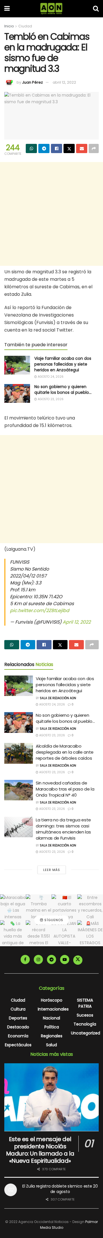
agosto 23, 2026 (50, 399)
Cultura (18, 1009)
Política (51, 1027)
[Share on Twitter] (69, 148)
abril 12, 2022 (64, 82)
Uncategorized (85, 1033)
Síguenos (53, 920)
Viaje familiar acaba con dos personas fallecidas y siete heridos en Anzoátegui (62, 363)
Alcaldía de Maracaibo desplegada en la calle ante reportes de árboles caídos (65, 752)
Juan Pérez (32, 82)
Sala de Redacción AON (58, 698)
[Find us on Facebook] (25, 959)
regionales (51, 1036)
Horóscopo (51, 1000)
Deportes (18, 1018)
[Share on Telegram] (43, 148)
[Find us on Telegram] (51, 959)
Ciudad (25, 26)
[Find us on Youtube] (64, 959)
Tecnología (85, 1024)
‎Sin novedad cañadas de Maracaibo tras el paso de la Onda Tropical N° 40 (65, 789)
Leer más (51, 870)
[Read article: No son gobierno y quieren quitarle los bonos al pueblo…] (17, 393)
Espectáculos (18, 1045)
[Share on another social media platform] (94, 148)
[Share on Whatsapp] (31, 148)
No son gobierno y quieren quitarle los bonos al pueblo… (63, 389)
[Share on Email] (81, 148)
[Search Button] (96, 8)
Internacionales (53, 1009)
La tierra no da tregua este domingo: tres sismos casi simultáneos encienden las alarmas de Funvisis (63, 829)
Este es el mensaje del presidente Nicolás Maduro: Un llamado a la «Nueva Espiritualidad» (40, 1150)
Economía (18, 1036)
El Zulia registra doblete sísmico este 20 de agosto (60, 1189)
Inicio (9, 26)
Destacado (18, 1027)
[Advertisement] (51, 214)
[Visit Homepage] (51, 8)
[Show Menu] (7, 8)
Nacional (51, 1018)
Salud (51, 1045)
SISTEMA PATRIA (85, 1003)
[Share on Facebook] (56, 148)
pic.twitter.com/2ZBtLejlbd (39, 610)
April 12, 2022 (77, 622)
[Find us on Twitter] (77, 960)
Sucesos (85, 1015)
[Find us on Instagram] (38, 959)
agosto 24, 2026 (50, 377)
